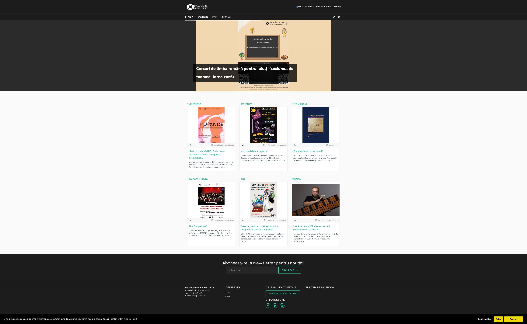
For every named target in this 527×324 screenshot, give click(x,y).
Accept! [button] (513, 319)
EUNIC (215, 17)
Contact (337, 7)
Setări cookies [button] (484, 319)
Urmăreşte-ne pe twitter (282, 294)
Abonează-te (290, 270)
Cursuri (311, 7)
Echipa (228, 292)
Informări (226, 17)
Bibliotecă (328, 7)
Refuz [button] (498, 319)
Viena (190, 17)
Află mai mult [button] (130, 319)
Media (318, 7)
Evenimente (203, 17)
